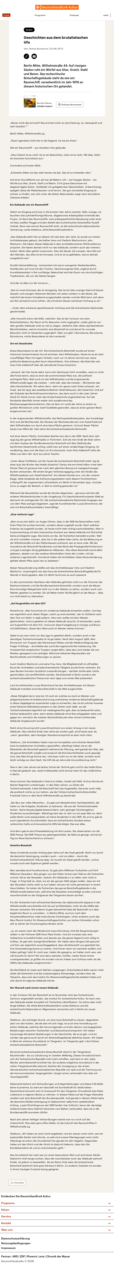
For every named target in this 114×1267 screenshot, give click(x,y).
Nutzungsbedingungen (15, 1243)
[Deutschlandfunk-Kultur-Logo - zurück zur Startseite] (57, 7)
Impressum (8, 1248)
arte (42, 1256)
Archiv (29, 29)
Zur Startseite (17, 1182)
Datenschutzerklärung (15, 1238)
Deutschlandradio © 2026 (17, 1261)
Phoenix (33, 1256)
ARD (15, 1256)
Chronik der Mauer (58, 1256)
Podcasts (74, 15)
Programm (40, 15)
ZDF (23, 1256)
